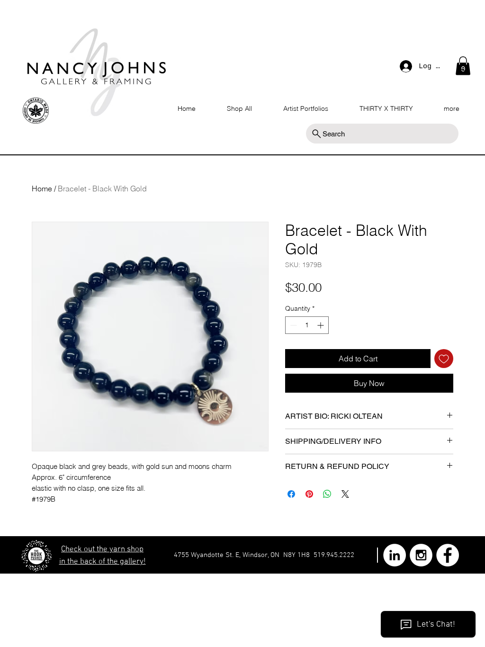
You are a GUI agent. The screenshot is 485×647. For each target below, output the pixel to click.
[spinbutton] (306, 325)
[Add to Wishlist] (443, 358)
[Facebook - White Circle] (447, 555)
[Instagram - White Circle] (421, 555)
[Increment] (321, 325)
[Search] (465, 68)
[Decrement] (292, 325)
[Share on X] (345, 494)
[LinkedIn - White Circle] (394, 555)
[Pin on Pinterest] (309, 494)
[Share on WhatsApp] (327, 494)
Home (42, 188)
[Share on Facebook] (291, 494)
